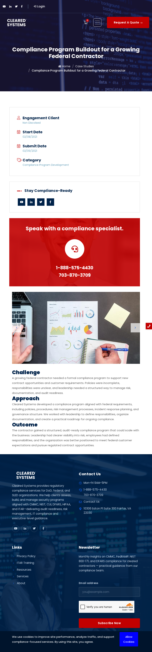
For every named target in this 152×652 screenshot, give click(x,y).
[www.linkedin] (24, 528)
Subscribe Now (109, 623)
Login (41, 6)
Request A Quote (126, 22)
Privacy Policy (26, 556)
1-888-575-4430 (74, 268)
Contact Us (92, 502)
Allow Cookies (128, 639)
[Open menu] (97, 22)
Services (23, 576)
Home (66, 66)
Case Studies (84, 66)
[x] (34, 528)
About (21, 583)
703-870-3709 (75, 275)
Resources (24, 570)
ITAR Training (25, 563)
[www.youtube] (15, 528)
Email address (88, 583)
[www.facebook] (43, 528)
